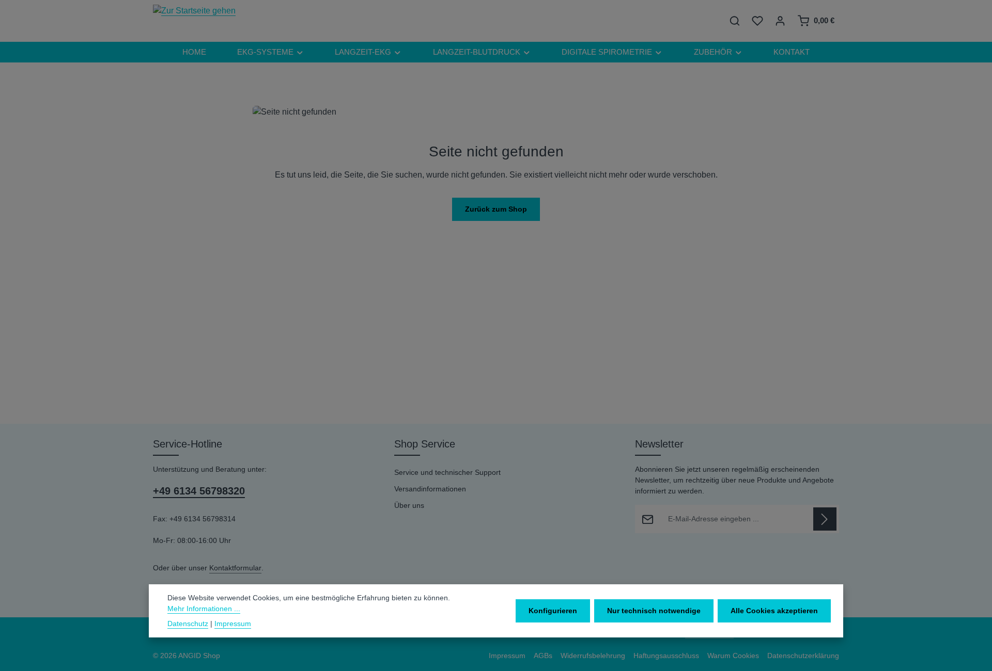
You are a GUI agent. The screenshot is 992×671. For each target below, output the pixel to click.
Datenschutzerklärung (803, 655)
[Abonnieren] (824, 519)
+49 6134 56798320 (199, 491)
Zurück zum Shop (496, 209)
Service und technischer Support (447, 472)
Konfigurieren (553, 610)
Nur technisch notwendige (654, 610)
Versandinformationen (430, 489)
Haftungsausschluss (666, 655)
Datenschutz (187, 623)
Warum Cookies (733, 655)
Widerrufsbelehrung (593, 655)
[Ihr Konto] (780, 20)
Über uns (409, 505)
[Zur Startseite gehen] (194, 20)
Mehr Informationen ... (203, 608)
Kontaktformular (235, 568)
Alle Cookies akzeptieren (774, 610)
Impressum (507, 655)
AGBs (543, 655)
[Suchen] (734, 20)
